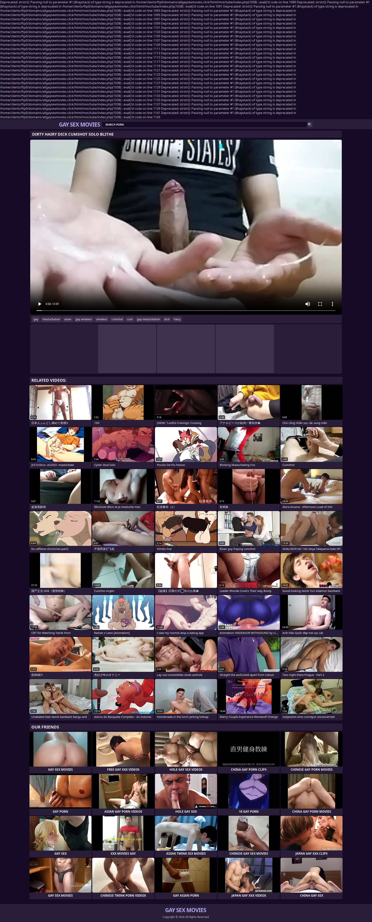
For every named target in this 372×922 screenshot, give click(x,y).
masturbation (51, 319)
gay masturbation (148, 319)
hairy (177, 319)
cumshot (117, 319)
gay (36, 319)
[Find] (309, 124)
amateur (101, 319)
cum (130, 319)
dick (167, 319)
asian (67, 319)
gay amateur (84, 319)
